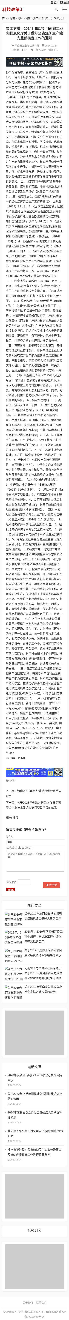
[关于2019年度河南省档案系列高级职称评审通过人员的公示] (14, 919)
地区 (20, 18)
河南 (12, 18)
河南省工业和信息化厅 (27, 45)
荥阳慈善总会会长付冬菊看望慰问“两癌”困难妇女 (35, 1134)
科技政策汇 (19, 9)
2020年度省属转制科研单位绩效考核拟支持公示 (35, 1078)
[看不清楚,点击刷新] (10, 889)
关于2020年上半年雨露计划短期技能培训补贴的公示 (35, 1096)
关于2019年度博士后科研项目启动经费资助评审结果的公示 (43, 953)
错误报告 (53, 49)
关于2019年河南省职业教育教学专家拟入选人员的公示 (43, 989)
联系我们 (41, 1302)
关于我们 (28, 1302)
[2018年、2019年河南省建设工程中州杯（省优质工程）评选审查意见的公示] (14, 936)
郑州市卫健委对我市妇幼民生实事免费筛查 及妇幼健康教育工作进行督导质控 (34, 1152)
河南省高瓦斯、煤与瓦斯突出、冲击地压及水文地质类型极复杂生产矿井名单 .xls (34, 738)
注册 (66, 2)
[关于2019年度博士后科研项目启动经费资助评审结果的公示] (14, 955)
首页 (4, 18)
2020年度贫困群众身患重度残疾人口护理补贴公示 (35, 1115)
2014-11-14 (51, 45)
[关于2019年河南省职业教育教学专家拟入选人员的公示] (14, 992)
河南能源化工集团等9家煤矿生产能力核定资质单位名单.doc (33, 748)
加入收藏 (41, 49)
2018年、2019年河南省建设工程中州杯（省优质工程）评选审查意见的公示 (43, 936)
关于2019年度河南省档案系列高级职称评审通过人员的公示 (43, 916)
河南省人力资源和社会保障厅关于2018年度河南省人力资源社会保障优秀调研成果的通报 (43, 973)
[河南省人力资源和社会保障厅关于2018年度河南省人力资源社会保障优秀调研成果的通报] (14, 973)
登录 (56, 2)
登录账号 (27, 847)
